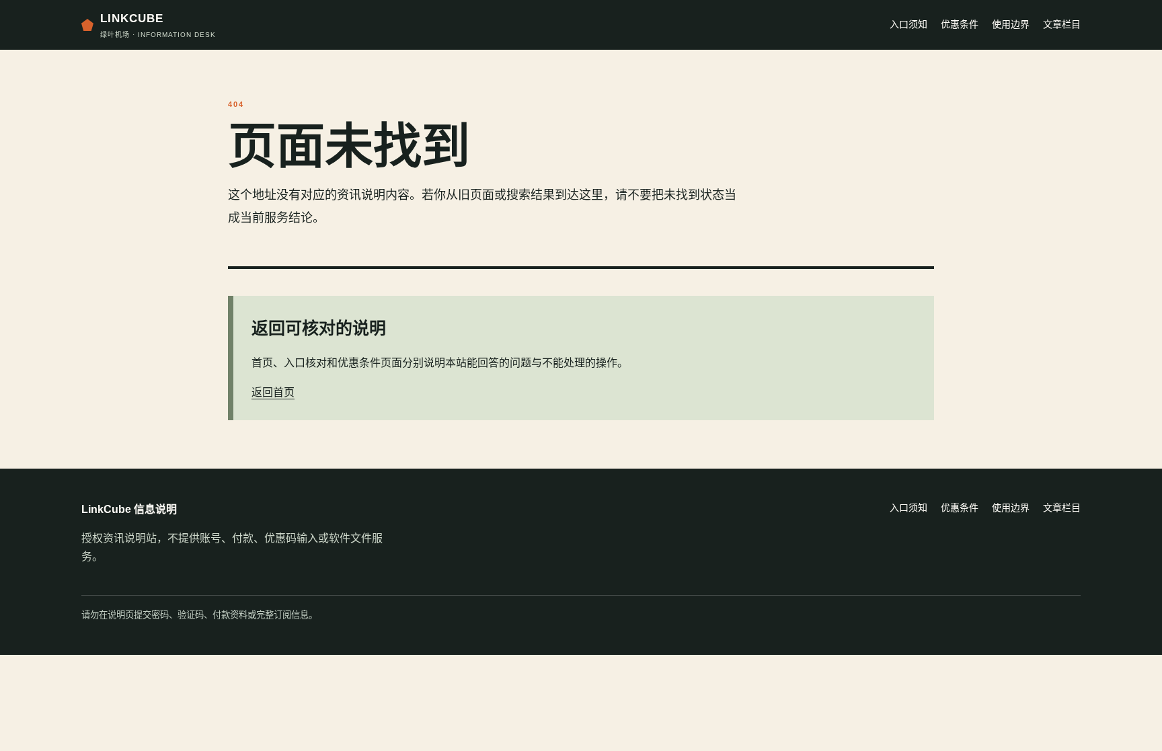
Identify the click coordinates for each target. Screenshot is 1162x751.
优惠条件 (959, 24)
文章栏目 (1062, 24)
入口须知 (908, 24)
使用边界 (1011, 24)
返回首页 (273, 392)
